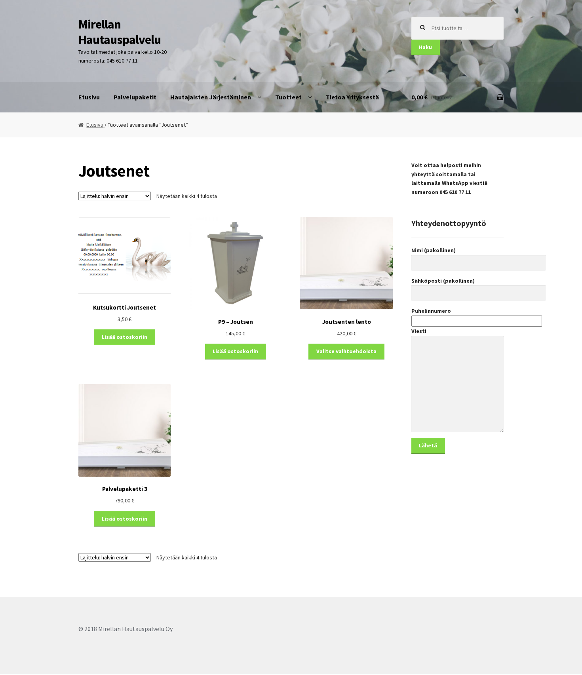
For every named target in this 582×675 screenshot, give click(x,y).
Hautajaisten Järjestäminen (210, 97)
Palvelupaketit (135, 97)
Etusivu (89, 97)
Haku (425, 47)
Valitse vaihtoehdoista (346, 351)
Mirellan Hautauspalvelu (119, 32)
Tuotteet (288, 97)
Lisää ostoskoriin (124, 336)
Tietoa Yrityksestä (352, 97)
